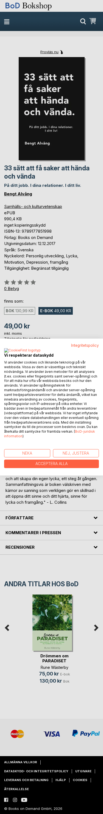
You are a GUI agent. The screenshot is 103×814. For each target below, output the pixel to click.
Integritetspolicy (85, 345)
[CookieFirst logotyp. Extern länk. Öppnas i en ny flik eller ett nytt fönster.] (22, 350)
